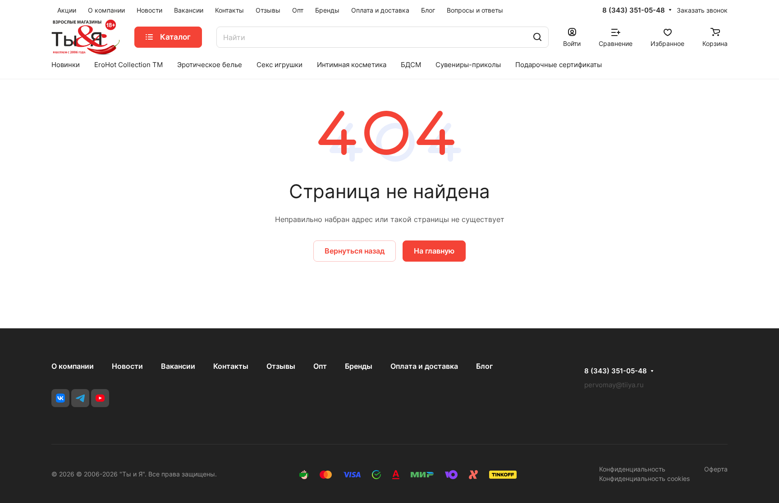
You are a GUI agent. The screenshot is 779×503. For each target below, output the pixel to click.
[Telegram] (80, 398)
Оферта (716, 469)
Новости (127, 366)
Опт (320, 366)
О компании (72, 366)
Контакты (230, 366)
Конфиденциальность (632, 469)
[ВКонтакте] (60, 398)
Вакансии (178, 366)
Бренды (358, 366)
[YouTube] (100, 398)
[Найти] (537, 37)
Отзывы (280, 366)
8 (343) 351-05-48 (633, 10)
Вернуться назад (355, 250)
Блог (484, 366)
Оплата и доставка (424, 366)
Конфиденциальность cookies (644, 478)
